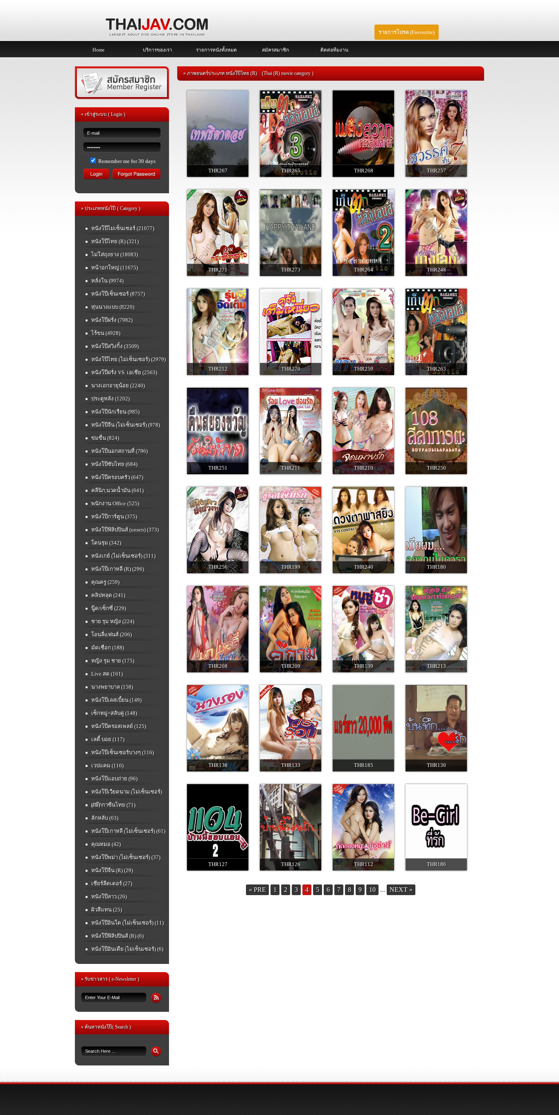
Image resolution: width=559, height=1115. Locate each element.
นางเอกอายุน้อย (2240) (118, 385)
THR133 (290, 765)
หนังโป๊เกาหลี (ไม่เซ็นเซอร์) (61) (128, 831)
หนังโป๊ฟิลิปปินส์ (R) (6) (117, 936)
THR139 (363, 666)
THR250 (436, 468)
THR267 (218, 170)
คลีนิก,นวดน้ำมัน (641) (117, 490)
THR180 (436, 567)
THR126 (290, 864)
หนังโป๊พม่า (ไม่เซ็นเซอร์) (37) (125, 857)
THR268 (363, 170)
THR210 (363, 468)
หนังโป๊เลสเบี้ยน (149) (116, 700)
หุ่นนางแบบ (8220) (112, 307)
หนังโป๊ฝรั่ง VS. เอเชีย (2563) (124, 372)
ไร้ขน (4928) (105, 333)
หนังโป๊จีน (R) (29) (112, 870)
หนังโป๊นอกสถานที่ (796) (119, 451)
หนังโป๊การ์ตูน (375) (114, 516)
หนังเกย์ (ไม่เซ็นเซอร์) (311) (123, 556)
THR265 (290, 170)
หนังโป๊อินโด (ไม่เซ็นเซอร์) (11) (127, 923)
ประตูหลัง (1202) (110, 399)
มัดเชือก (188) (107, 648)
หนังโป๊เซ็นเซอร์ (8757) (118, 294)
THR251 (218, 468)
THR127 (218, 864)
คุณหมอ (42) (106, 844)
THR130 (436, 765)
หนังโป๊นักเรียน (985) (115, 412)
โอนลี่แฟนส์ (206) (111, 634)
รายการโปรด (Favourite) (407, 32)
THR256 (218, 567)
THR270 (290, 369)
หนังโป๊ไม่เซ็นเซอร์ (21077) (122, 228)
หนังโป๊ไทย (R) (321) (115, 241)
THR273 (290, 270)
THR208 (218, 666)
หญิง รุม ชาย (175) (112, 661)
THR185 (363, 765)
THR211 (290, 468)
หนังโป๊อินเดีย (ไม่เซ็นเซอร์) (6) (127, 949)
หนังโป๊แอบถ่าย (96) (114, 779)
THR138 (218, 765)
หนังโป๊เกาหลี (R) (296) (117, 569)
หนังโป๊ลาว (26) (109, 896)
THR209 (290, 666)
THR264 (363, 270)
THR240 (363, 567)
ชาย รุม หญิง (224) (112, 621)
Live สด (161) (107, 674)
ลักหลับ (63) (104, 818)
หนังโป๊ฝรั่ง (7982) (112, 320)
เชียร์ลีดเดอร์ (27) (111, 883)
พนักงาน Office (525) (115, 503)
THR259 (363, 369)
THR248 (436, 270)
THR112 (363, 864)
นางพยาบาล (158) (112, 687)
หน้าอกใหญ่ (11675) (114, 268)
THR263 (436, 369)
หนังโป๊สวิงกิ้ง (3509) (115, 346)
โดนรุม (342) (106, 543)
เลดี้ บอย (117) (107, 739)
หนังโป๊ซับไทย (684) (114, 464)
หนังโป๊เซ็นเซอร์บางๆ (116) (122, 752)
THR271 (218, 270)
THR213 (436, 666)
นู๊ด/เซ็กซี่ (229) (108, 608)
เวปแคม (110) (107, 765)
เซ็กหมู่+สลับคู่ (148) (114, 713)
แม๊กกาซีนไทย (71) (113, 805)
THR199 (290, 567)
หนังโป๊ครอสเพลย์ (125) (118, 726)
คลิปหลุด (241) (108, 595)
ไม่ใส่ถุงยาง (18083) (114, 254)
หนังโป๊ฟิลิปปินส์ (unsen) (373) (125, 530)
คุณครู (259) (105, 582)
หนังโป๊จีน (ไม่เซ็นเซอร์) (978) (125, 425)
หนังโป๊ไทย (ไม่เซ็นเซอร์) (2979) (128, 359)
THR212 (218, 369)
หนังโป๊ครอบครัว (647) (117, 477)
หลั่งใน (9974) (107, 281)
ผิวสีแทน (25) (106, 910)
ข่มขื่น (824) (105, 438)
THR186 (436, 864)
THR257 (436, 170)
